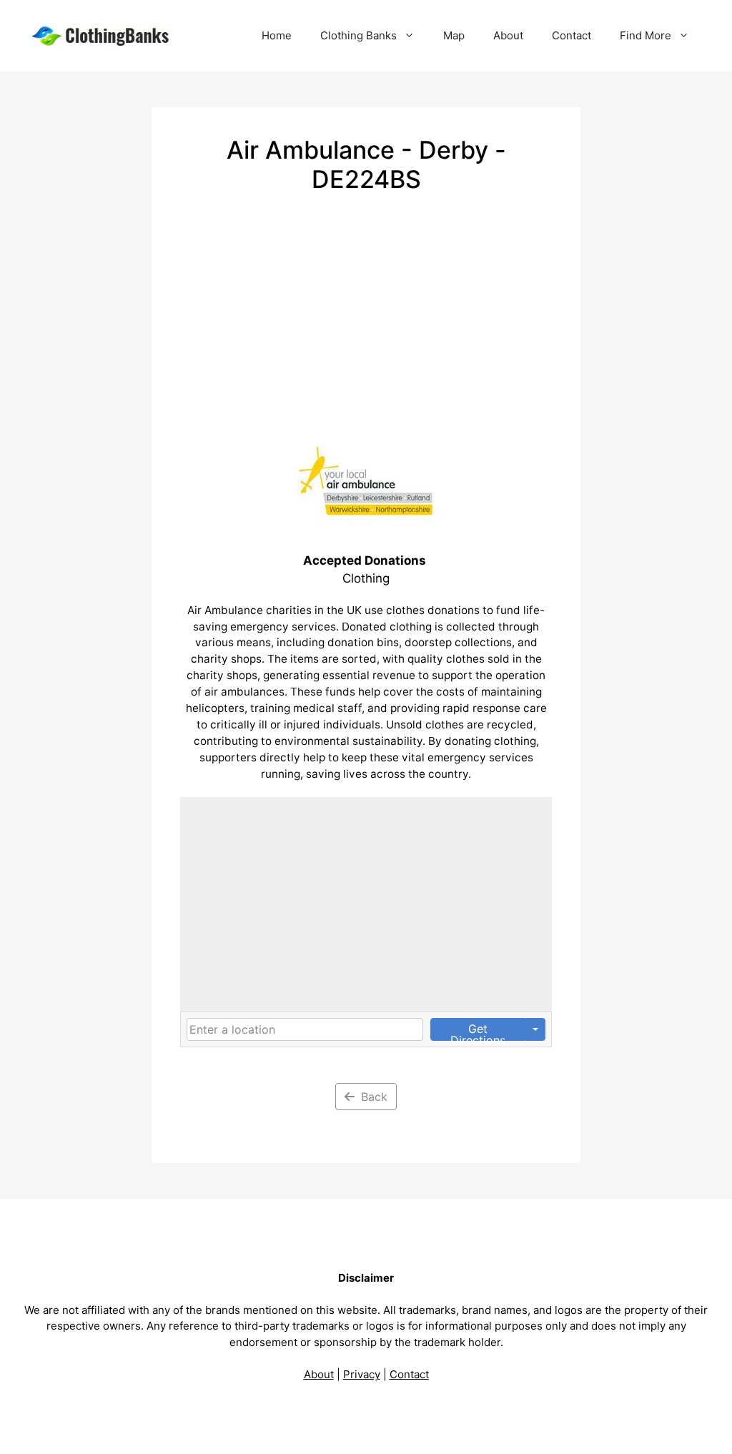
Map (454, 35)
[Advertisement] (366, 302)
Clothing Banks (358, 35)
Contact (571, 35)
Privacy (361, 1374)
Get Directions (477, 1031)
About (508, 35)
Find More (645, 35)
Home (277, 35)
